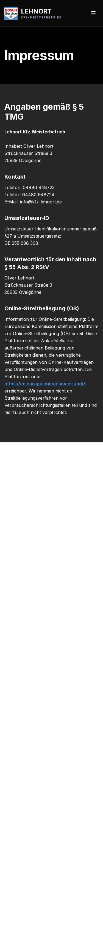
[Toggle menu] (93, 13)
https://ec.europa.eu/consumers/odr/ (44, 383)
